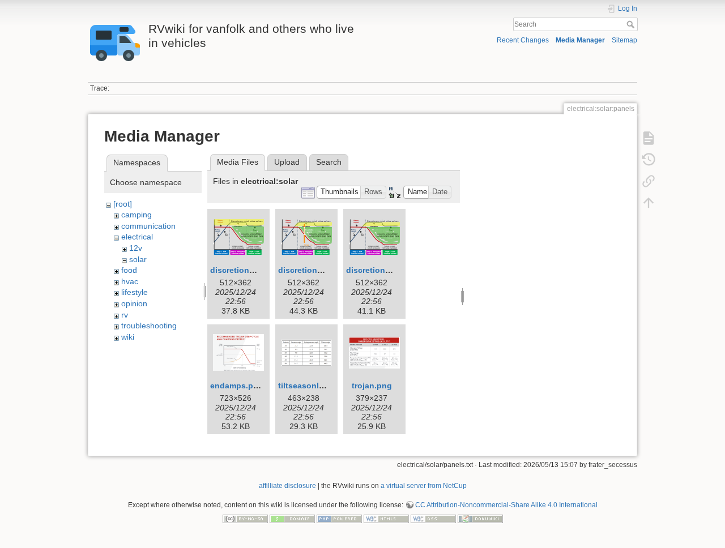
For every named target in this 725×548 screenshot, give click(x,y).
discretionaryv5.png (385, 270)
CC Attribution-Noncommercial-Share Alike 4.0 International (506, 505)
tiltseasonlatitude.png (321, 385)
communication (148, 225)
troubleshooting (149, 325)
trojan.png (372, 385)
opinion (134, 303)
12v (135, 247)
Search (631, 24)
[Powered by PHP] (339, 518)
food (129, 270)
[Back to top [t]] (649, 202)
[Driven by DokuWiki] (480, 518)
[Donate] (292, 518)
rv (124, 314)
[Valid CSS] (433, 518)
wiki (127, 336)
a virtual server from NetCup (424, 486)
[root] (122, 203)
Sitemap (624, 40)
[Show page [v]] (649, 138)
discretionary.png (244, 270)
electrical (137, 236)
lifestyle (134, 292)
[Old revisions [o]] (649, 159)
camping (136, 214)
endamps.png (236, 385)
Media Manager (580, 40)
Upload (287, 161)
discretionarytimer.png (321, 270)
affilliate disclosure (287, 486)
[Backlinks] (649, 181)
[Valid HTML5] (386, 518)
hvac (129, 281)
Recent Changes (523, 40)
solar (138, 259)
